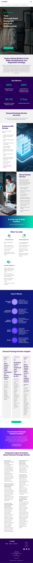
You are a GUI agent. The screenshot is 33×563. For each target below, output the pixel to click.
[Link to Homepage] (4, 1)
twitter (24, 549)
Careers (10, 543)
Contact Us (15, 543)
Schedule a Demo (8, 47)
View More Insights (16, 421)
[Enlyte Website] (11, 541)
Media (7, 543)
